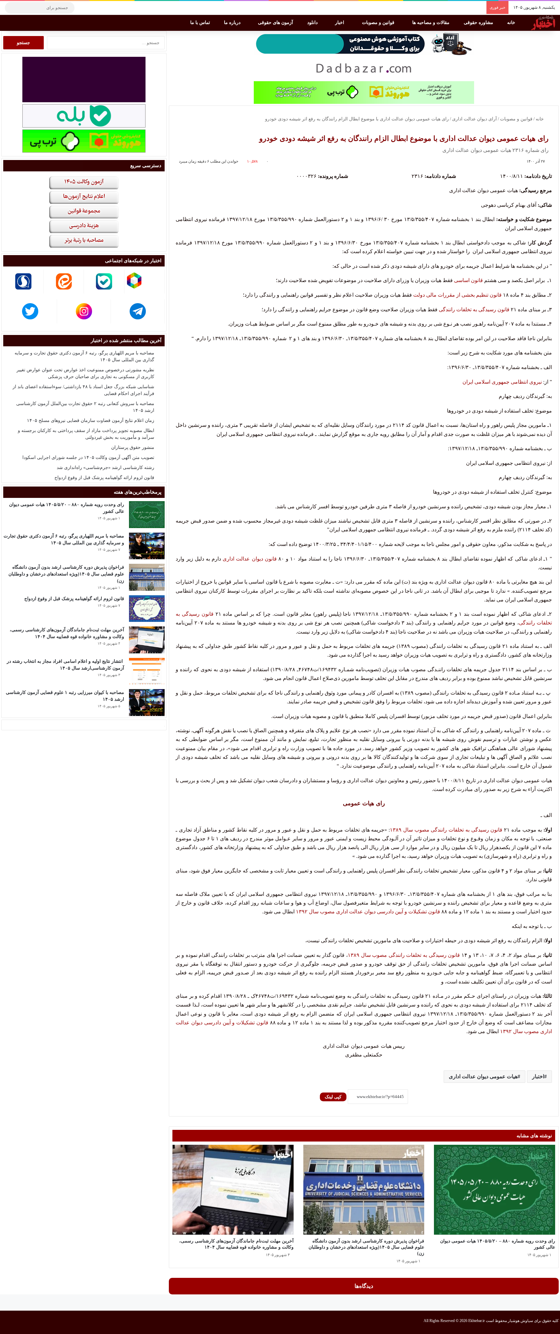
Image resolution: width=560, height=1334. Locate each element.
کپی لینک (333, 1096)
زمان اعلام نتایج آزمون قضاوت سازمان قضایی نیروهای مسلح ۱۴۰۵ (90, 420)
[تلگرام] (83, 7)
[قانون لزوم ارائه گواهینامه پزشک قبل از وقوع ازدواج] (147, 608)
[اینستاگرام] (92, 7)
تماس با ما (200, 22)
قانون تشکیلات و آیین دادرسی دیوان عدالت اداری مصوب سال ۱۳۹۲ (368, 911)
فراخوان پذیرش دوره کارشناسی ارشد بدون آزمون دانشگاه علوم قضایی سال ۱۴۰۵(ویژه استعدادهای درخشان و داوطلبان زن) (366, 1247)
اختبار (538, 1076)
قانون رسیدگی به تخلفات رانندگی (474, 309)
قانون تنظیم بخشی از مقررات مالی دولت (457, 295)
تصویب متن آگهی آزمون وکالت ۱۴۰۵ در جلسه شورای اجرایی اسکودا (88, 457)
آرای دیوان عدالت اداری (474, 119)
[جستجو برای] (11, 8)
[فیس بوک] (112, 7)
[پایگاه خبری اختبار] (543, 22)
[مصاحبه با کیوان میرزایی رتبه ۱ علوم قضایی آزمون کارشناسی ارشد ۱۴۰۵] (147, 702)
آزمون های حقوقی (276, 22)
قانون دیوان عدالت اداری (250, 559)
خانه (512, 22)
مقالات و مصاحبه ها (431, 22)
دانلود (313, 22)
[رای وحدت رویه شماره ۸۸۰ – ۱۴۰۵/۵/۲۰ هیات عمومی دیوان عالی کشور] (494, 1190)
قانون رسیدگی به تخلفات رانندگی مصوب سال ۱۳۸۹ (446, 830)
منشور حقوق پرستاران (132, 447)
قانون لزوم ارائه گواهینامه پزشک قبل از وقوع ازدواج (104, 477)
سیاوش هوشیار (520, 1320)
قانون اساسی (468, 280)
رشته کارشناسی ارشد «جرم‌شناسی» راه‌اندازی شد (105, 467)
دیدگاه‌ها (364, 1286)
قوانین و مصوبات (379, 22)
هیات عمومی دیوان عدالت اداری (483, 1076)
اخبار (340, 22)
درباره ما (233, 22)
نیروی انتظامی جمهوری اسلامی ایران (502, 382)
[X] (102, 7)
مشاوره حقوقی (479, 22)
